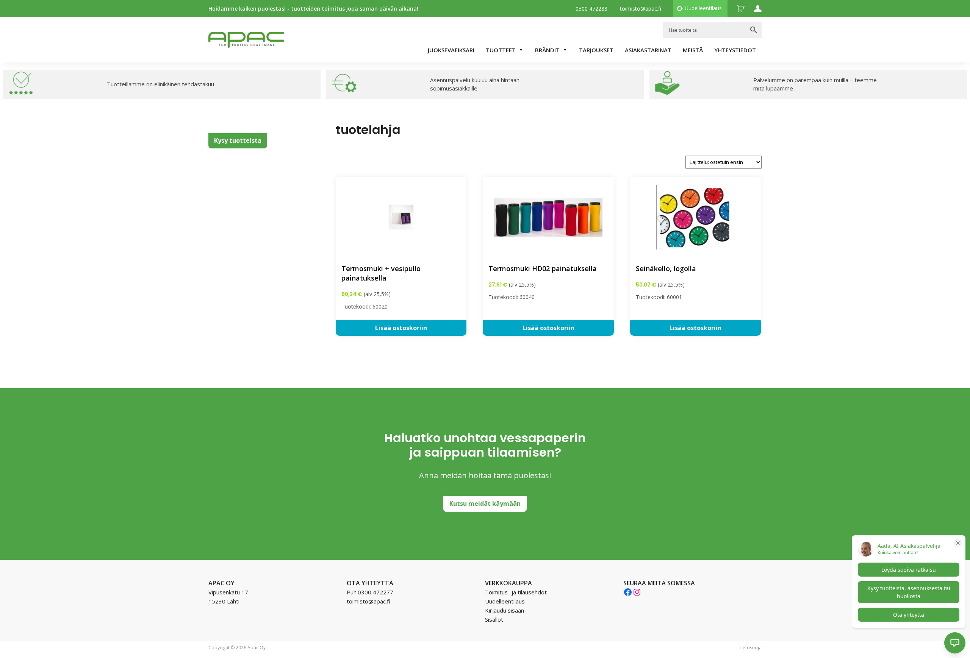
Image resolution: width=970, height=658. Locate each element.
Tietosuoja (750, 647)
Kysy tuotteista (237, 140)
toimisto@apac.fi (640, 8)
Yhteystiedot (735, 50)
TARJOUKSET (596, 50)
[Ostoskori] (741, 8)
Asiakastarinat (648, 50)
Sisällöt (494, 619)
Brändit (547, 50)
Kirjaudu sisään (504, 610)
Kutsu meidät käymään (485, 503)
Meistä (693, 50)
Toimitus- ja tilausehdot (516, 592)
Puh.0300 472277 (370, 592)
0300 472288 (591, 8)
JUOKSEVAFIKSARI (451, 50)
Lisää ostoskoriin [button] (401, 328)
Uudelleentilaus (703, 8)
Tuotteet (501, 50)
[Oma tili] (758, 8)
